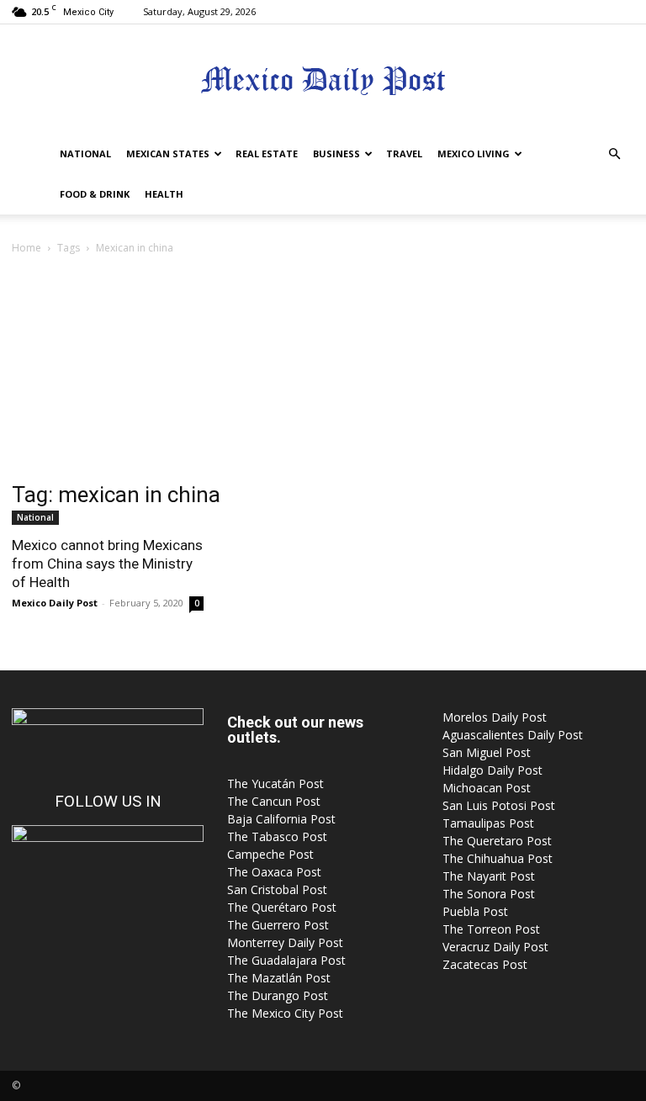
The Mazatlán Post (279, 978)
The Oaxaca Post (274, 872)
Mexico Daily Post (55, 602)
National (85, 153)
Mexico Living (473, 153)
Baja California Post (281, 819)
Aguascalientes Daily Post (512, 735)
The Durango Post (277, 995)
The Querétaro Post (281, 907)
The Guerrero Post (278, 925)
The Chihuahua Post (497, 858)
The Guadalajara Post (286, 960)
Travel (404, 153)
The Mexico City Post (285, 1013)
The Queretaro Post (497, 841)
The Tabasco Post (277, 836)
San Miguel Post (486, 752)
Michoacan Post (486, 788)
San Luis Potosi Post (498, 805)
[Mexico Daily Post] (323, 80)
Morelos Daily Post (494, 717)
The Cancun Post (273, 801)
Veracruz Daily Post (495, 947)
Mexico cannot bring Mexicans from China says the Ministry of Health (107, 563)
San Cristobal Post (277, 889)
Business (336, 153)
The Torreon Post (491, 929)
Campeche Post (270, 854)
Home (26, 248)
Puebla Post (475, 911)
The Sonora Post (488, 894)
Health (164, 194)
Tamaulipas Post (488, 823)
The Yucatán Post (275, 783)
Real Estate (267, 153)
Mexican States (167, 153)
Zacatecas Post (484, 964)
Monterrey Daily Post (285, 942)
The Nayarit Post (488, 876)
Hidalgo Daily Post (492, 770)
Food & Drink (95, 194)
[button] (614, 154)
